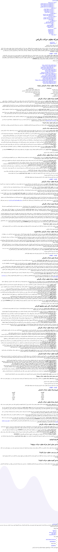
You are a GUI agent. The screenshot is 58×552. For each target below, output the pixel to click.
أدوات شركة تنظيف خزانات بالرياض (49, 77)
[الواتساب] (29, 550)
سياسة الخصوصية (52, 534)
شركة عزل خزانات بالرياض (51, 120)
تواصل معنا (54, 533)
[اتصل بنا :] (29, 549)
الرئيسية (54, 530)
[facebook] (57, 527)
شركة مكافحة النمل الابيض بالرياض (15, 200)
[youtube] (55, 527)
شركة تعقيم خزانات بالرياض (50, 74)
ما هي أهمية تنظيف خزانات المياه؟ (47, 67)
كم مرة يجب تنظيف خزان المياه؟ (47, 72)
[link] (56, 179)
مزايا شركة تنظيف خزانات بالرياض (47, 68)
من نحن (54, 531)
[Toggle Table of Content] (57, 62)
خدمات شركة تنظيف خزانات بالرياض (49, 69)
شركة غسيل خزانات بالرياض (50, 71)
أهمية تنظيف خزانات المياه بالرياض (49, 78)
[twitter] (56, 527)
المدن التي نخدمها (52, 532)
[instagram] (54, 527)
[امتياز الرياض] (55, 0)
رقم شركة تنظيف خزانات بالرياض (49, 83)
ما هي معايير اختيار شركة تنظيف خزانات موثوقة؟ (44, 79)
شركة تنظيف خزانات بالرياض (50, 70)
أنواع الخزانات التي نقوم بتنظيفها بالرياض (48, 76)
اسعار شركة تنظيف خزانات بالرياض (49, 82)
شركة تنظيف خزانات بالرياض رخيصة (49, 64)
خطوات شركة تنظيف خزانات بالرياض (49, 75)
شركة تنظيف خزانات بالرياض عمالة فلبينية (48, 73)
